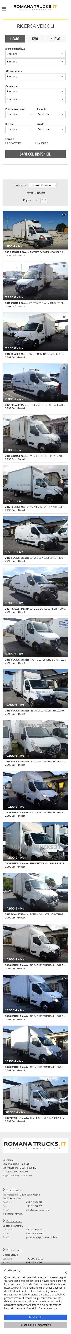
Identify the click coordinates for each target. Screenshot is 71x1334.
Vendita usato (13, 1250)
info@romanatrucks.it (37, 1210)
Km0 (35, 38)
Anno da (41, 109)
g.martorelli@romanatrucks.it (41, 1237)
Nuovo (55, 38)
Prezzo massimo (15, 109)
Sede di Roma (13, 1190)
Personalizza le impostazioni (35, 1325)
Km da (9, 124)
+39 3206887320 (35, 1229)
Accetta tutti (35, 1317)
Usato (14, 38)
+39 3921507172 (35, 1258)
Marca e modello (15, 48)
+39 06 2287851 (34, 1202)
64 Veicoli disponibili (35, 154)
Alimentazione (13, 71)
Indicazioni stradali (13, 1214)
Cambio (9, 139)
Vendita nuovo (14, 1221)
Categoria (11, 86)
